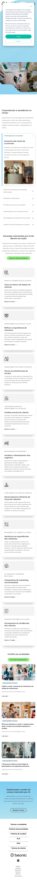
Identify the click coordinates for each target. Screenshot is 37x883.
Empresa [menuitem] (18, 873)
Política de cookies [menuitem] (18, 834)
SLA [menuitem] (18, 838)
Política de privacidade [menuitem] (18, 829)
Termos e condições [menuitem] (18, 824)
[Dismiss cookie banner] (31, 6)
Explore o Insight (9, 640)
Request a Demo (18, 810)
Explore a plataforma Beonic (18, 258)
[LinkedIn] (18, 861)
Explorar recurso (9, 301)
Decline (19, 41)
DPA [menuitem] (18, 843)
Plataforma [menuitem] (18, 870)
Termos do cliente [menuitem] (18, 848)
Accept (18, 36)
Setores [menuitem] (18, 866)
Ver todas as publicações (18, 660)
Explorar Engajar (9, 597)
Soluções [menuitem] (18, 868)
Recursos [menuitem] (18, 872)
